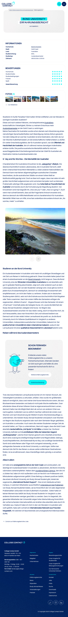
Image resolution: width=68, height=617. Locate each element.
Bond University (36, 47)
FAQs (50, 583)
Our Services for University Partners (55, 570)
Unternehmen (34, 561)
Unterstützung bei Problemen (51, 485)
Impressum (52, 592)
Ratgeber (33, 558)
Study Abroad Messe (36, 586)
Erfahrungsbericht (38, 10)
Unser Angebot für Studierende (54, 559)
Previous (32, 259)
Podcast (32, 592)
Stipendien (33, 583)
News (31, 580)
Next (38, 259)
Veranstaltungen (35, 589)
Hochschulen (34, 555)
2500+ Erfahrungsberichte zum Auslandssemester (21, 10)
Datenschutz (53, 595)
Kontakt (51, 577)
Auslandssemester (10, 128)
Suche (51, 586)
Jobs (50, 580)
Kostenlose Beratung (37, 382)
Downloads (52, 589)
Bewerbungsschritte (55, 555)
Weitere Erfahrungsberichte (40, 375)
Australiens (48, 122)
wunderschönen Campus (45, 470)
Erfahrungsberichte (36, 577)
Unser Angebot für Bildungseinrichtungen (56, 565)
